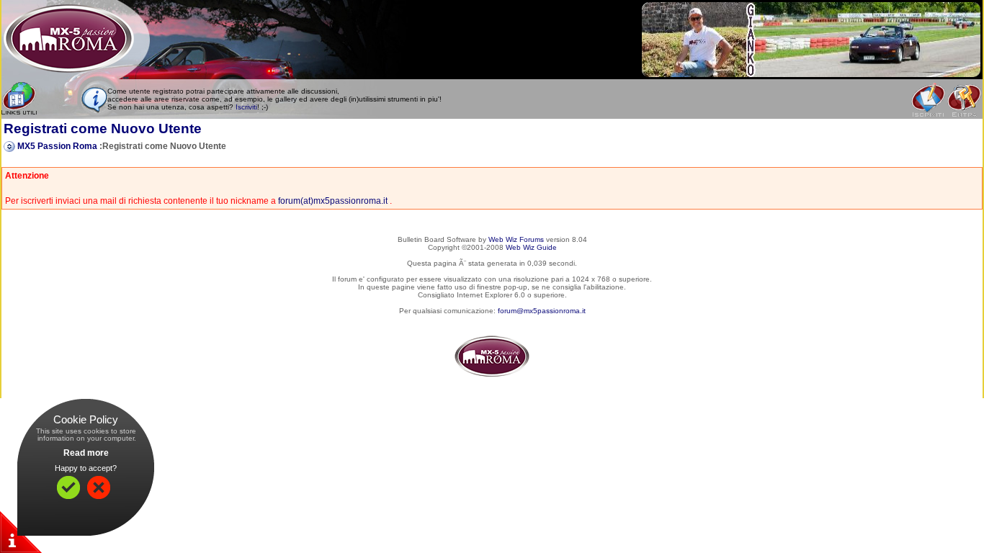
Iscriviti (246, 107)
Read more (86, 453)
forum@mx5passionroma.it (542, 311)
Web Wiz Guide (531, 247)
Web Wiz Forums (516, 239)
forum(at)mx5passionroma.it (333, 201)
